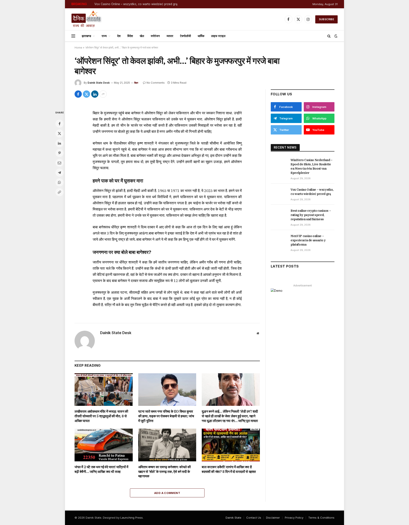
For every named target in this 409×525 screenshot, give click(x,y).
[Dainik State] (86, 19)
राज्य (104, 36)
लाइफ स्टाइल (218, 36)
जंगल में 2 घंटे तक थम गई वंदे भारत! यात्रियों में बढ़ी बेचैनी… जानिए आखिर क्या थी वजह (101, 469)
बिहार (136, 82)
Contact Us (253, 517)
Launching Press (131, 517)
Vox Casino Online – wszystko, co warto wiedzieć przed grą (135, 4)
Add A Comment (167, 493)
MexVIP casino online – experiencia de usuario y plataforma (308, 240)
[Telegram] (59, 173)
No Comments (156, 82)
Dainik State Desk (99, 82)
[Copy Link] (59, 192)
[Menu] (73, 36)
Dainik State (233, 517)
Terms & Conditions (321, 517)
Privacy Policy (294, 517)
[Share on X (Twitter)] (86, 94)
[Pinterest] (59, 153)
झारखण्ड (86, 36)
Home (78, 47)
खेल (142, 36)
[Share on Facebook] (78, 94)
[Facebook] (59, 124)
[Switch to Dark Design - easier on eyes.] (335, 36)
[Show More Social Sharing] (103, 94)
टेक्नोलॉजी (185, 36)
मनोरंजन (155, 36)
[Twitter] (59, 133)
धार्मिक (201, 36)
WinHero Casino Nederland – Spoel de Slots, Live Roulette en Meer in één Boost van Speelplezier (312, 166)
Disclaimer (273, 517)
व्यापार (170, 36)
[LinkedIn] (59, 143)
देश (119, 36)
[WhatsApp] (59, 182)
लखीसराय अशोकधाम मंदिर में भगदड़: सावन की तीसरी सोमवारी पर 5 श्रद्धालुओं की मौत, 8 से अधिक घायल (101, 416)
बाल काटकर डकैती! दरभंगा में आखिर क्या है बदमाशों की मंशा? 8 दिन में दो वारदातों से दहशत (229, 469)
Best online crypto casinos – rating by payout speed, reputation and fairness (311, 215)
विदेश (130, 36)
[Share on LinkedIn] (94, 94)
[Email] (59, 163)
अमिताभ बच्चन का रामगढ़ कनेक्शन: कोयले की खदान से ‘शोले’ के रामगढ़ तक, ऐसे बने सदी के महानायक (164, 471)
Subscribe (326, 19)
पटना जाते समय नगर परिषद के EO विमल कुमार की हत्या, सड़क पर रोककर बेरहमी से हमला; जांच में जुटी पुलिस (166, 416)
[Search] (329, 36)
